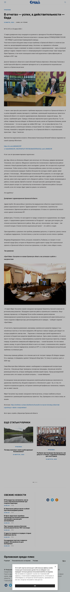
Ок (35, 586)
